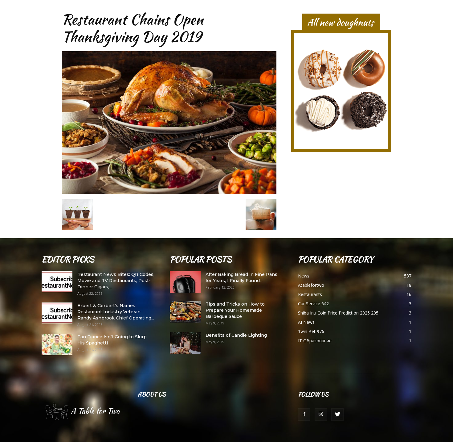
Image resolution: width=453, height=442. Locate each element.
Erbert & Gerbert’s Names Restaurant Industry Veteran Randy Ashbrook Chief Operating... (115, 312)
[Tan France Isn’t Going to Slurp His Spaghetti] (57, 344)
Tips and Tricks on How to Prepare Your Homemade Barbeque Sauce (235, 310)
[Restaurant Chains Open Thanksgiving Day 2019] (169, 192)
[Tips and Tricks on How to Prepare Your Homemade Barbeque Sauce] (185, 312)
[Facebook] (304, 414)
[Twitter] (337, 414)
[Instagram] (321, 414)
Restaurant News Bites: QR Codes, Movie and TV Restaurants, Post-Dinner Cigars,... (115, 281)
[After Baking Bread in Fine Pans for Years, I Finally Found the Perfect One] (185, 282)
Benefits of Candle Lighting (236, 335)
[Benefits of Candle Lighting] (185, 343)
